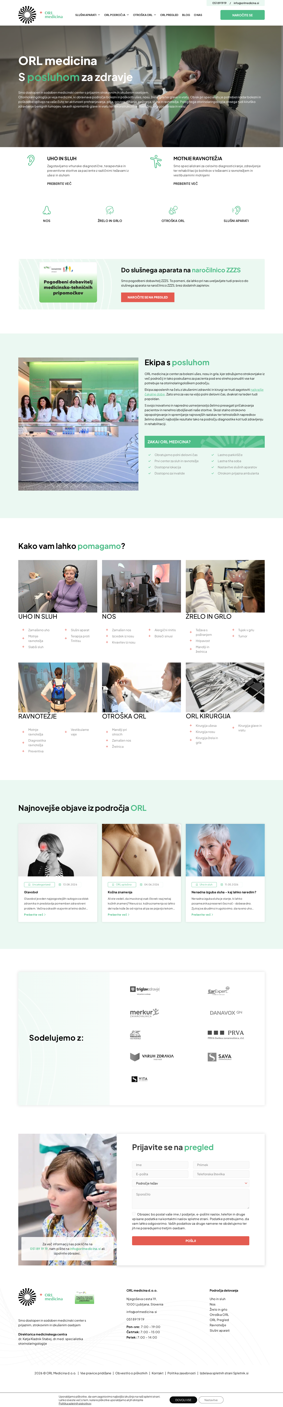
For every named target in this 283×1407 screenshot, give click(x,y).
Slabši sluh (36, 647)
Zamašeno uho (38, 630)
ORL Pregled (219, 1320)
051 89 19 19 (219, 3)
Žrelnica (118, 746)
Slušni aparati (85, 15)
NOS (46, 221)
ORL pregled (169, 15)
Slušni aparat (80, 630)
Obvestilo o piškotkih (131, 1373)
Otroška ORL (142, 15)
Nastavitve (211, 1400)
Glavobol (31, 892)
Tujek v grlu (246, 630)
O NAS (198, 15)
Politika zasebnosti (181, 1373)
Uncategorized (41, 884)
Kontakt (157, 1373)
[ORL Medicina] (41, 15)
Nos (213, 1304)
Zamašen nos (121, 630)
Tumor (242, 636)
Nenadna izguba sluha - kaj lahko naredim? (224, 892)
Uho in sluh (206, 884)
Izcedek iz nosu (123, 636)
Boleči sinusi (164, 636)
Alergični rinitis (165, 630)
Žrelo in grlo (218, 1309)
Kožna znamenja (120, 892)
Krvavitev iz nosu (123, 642)
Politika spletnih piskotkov (75, 1403)
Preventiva (36, 751)
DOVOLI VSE (183, 1400)
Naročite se (242, 15)
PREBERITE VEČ (59, 184)
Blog (186, 15)
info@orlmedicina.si (246, 3)
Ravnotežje (218, 1325)
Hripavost (203, 641)
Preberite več (33, 914)
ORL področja (114, 15)
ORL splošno (124, 884)
